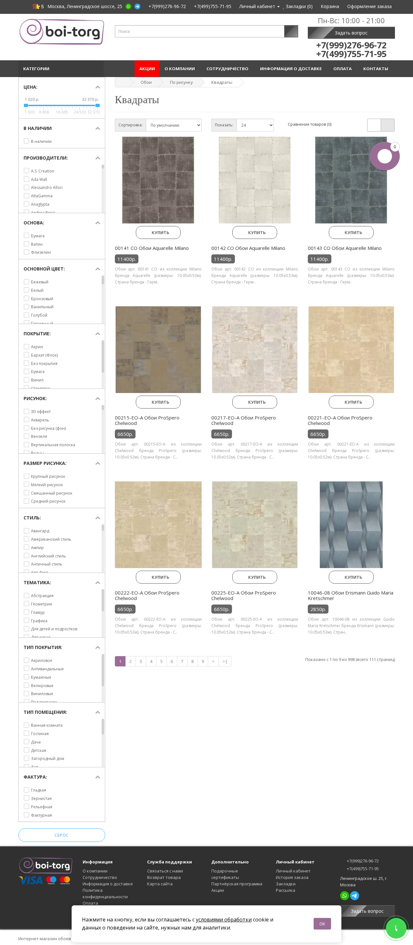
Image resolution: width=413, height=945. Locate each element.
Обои (146, 82)
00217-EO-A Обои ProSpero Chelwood (243, 420)
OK (322, 924)
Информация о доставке (292, 69)
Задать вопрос (351, 33)
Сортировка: (130, 125)
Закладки (286, 884)
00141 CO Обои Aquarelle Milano (152, 248)
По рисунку (181, 82)
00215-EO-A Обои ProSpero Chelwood (147, 420)
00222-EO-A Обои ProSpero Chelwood (147, 595)
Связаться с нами (165, 871)
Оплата (343, 69)
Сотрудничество (228, 69)
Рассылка (285, 890)
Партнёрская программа (236, 884)
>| (225, 661)
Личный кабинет (293, 871)
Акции (147, 69)
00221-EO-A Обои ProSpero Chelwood (340, 420)
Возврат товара (164, 877)
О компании (181, 69)
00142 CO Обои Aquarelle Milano (248, 248)
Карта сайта (160, 884)
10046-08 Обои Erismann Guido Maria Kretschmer (350, 595)
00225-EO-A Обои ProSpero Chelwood (243, 595)
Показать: (224, 125)
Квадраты (221, 82)
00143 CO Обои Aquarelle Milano (345, 248)
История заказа (292, 877)
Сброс (62, 835)
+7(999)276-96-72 (362, 861)
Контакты (376, 69)
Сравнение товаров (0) (309, 124)
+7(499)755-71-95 (362, 868)
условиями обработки (224, 919)
